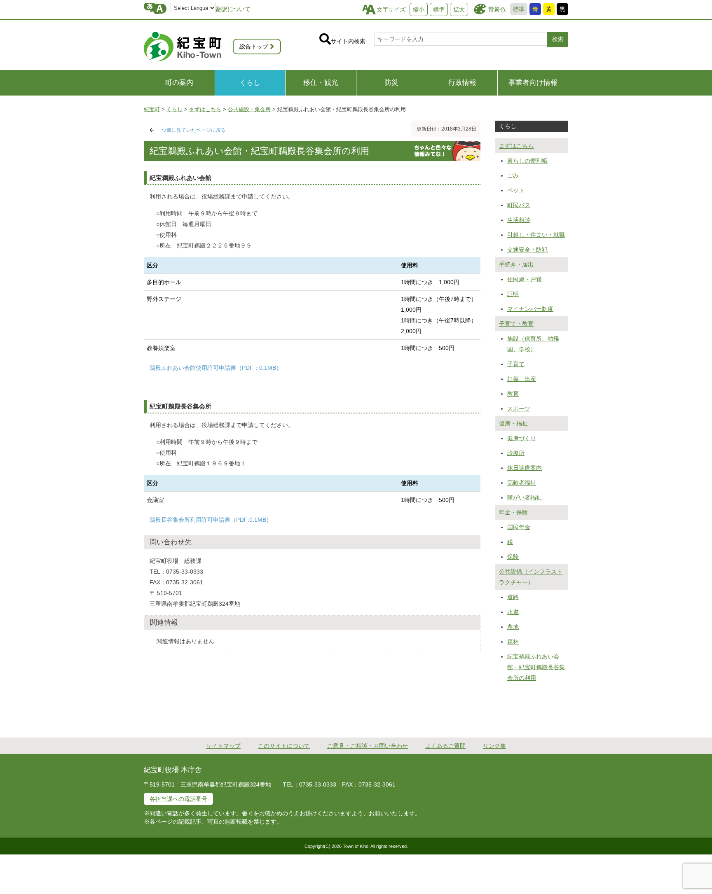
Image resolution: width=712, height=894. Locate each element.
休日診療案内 (524, 468)
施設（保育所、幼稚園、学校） (533, 343)
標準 (519, 9)
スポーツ (518, 408)
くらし (249, 82)
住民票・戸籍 (524, 279)
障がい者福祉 (524, 497)
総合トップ (253, 46)
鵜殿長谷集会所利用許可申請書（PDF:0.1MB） (211, 519)
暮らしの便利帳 (527, 160)
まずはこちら (516, 145)
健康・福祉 (513, 423)
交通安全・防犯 (527, 249)
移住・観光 (320, 82)
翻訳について (233, 9)
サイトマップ (223, 745)
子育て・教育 (516, 323)
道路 (513, 597)
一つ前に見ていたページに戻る (191, 130)
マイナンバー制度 (530, 309)
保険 (513, 556)
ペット (516, 190)
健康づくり (521, 438)
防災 (391, 82)
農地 (513, 626)
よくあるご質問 (445, 745)
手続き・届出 (516, 264)
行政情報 (462, 82)
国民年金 (518, 527)
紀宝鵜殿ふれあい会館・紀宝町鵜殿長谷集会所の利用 (536, 667)
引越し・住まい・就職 (536, 234)
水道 (513, 612)
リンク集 (494, 745)
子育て (516, 364)
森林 (513, 641)
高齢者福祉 (521, 482)
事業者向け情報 (532, 82)
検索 (558, 39)
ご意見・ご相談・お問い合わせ (367, 745)
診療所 (516, 453)
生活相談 (518, 220)
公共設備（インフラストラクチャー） (530, 577)
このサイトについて (284, 745)
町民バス (518, 205)
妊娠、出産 (521, 379)
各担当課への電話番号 (178, 799)
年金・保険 (513, 512)
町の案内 (179, 82)
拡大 (459, 9)
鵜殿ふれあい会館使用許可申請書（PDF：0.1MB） (216, 367)
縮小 (418, 9)
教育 (513, 393)
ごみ (513, 175)
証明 (513, 294)
